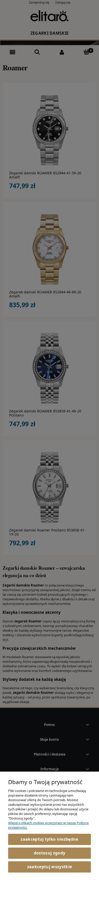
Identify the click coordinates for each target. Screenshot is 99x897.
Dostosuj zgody (49, 853)
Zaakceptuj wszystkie (49, 866)
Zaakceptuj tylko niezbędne (49, 839)
